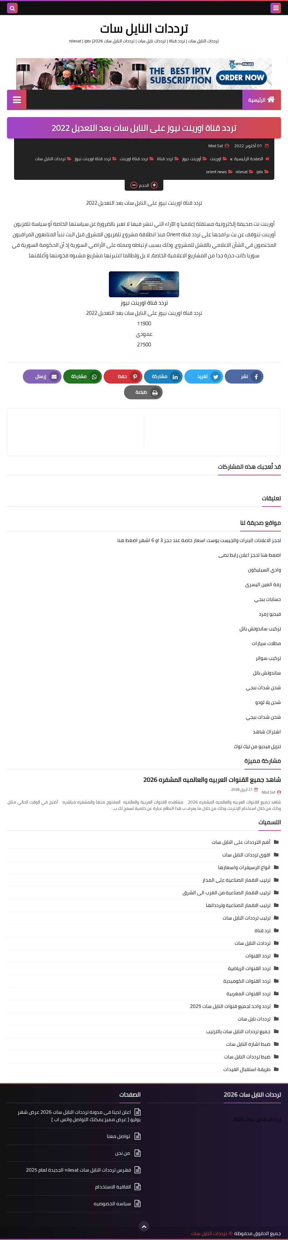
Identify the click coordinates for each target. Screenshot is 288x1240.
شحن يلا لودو (268, 702)
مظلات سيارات (266, 643)
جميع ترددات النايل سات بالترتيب (238, 1031)
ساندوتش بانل (267, 672)
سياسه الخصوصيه (112, 1203)
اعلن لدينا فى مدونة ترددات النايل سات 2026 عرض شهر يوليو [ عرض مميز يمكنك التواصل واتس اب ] (79, 1116)
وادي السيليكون (264, 569)
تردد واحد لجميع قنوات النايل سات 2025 (230, 1006)
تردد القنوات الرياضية (249, 968)
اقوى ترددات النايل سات (246, 854)
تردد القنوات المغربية (248, 993)
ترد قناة (262, 930)
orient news (216, 172)
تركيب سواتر (268, 658)
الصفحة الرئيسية (248, 159)
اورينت (215, 159)
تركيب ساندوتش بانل (260, 628)
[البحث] (12, 8)
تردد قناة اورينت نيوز (92, 159)
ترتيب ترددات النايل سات (246, 917)
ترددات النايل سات (144, 28)
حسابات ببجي (267, 599)
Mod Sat (268, 792)
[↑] (144, 1226)
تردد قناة (165, 159)
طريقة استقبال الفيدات (246, 1069)
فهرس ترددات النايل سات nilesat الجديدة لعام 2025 (78, 1169)
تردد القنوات (258, 955)
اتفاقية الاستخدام (113, 1186)
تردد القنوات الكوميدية (246, 980)
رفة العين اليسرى (263, 584)
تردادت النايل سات (252, 943)
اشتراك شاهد (267, 731)
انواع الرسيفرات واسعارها (244, 867)
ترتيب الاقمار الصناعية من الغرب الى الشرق (226, 892)
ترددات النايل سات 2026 (257, 1119)
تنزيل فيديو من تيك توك (257, 746)
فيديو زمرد (270, 613)
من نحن (123, 1153)
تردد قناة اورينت (134, 159)
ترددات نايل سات (254, 1018)
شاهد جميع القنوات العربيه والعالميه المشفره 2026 (212, 779)
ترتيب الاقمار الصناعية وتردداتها (238, 905)
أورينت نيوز (191, 159)
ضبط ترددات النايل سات (247, 1056)
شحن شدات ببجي (263, 687)
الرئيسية (257, 99)
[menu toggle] (275, 8)
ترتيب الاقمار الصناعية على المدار (236, 880)
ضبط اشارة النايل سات (248, 1044)
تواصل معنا (119, 1136)
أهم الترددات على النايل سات (241, 842)
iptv (259, 172)
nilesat (242, 172)
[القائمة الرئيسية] (16, 99)
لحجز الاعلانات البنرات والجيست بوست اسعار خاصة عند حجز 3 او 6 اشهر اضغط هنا (199, 540)
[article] (79, 432)
